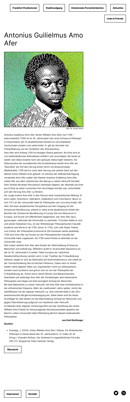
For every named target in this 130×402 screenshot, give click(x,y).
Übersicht (12, 349)
